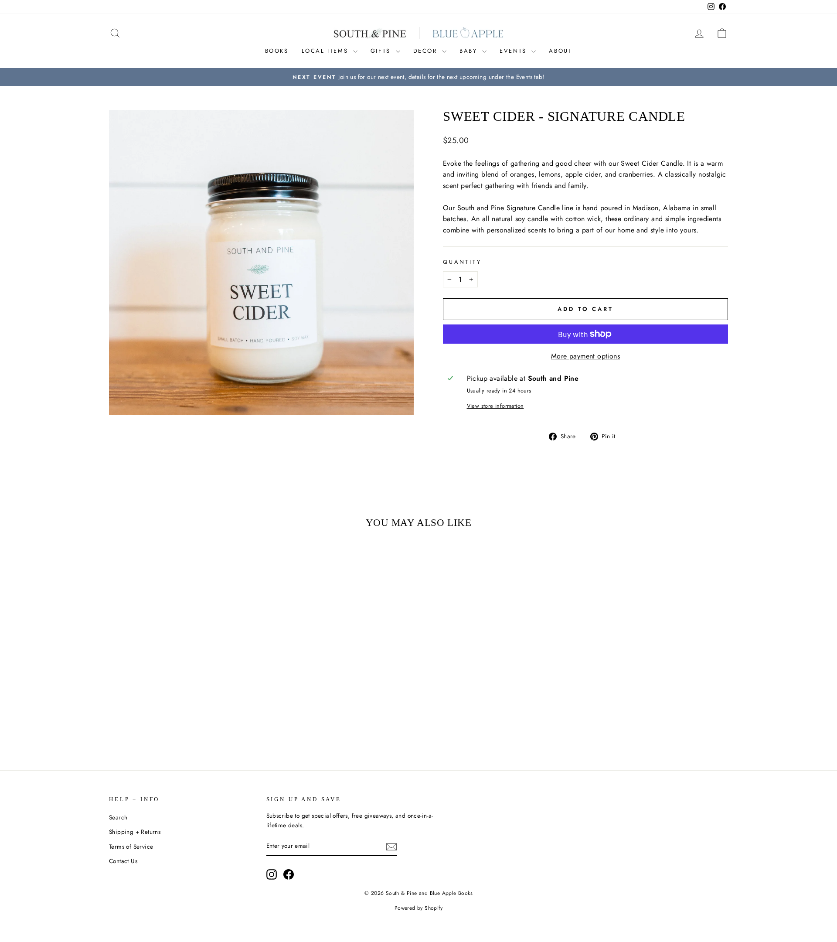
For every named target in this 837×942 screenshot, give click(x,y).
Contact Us (123, 861)
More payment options (585, 356)
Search (118, 817)
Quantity (462, 262)
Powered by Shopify (418, 908)
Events (514, 51)
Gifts (382, 51)
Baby (469, 51)
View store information (495, 406)
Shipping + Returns (134, 831)
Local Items (326, 51)
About (560, 51)
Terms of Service (131, 846)
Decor (426, 51)
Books (277, 51)
